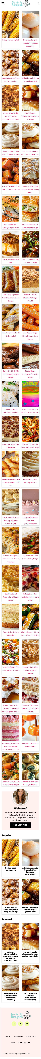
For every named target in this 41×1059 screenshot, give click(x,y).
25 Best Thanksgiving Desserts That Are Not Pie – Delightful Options (10, 708)
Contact (8, 1036)
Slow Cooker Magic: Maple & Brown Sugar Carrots (30, 336)
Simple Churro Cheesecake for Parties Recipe (30, 374)
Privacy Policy (18, 1036)
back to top (25, 1042)
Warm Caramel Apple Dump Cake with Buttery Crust (30, 189)
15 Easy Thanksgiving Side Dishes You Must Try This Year (11, 559)
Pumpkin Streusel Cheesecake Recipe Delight (30, 297)
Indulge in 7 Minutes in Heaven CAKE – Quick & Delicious (30, 708)
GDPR (13, 1042)
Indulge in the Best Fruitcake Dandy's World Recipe (30, 597)
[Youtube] (20, 1023)
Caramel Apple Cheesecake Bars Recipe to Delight (30, 116)
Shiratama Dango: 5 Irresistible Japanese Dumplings (30, 43)
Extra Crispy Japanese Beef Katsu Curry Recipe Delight (10, 297)
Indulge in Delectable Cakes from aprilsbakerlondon (30, 520)
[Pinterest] (27, 1023)
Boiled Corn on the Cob (10, 40)
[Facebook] (14, 1023)
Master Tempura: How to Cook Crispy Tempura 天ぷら (11, 482)
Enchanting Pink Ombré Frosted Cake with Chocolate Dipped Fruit (10, 746)
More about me (19, 825)
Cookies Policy (30, 1036)
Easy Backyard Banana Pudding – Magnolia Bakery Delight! (11, 520)
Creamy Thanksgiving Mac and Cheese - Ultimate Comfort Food (10, 116)
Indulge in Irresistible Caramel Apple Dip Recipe (30, 670)
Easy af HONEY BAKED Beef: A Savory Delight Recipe (11, 374)
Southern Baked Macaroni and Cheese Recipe (10, 597)
